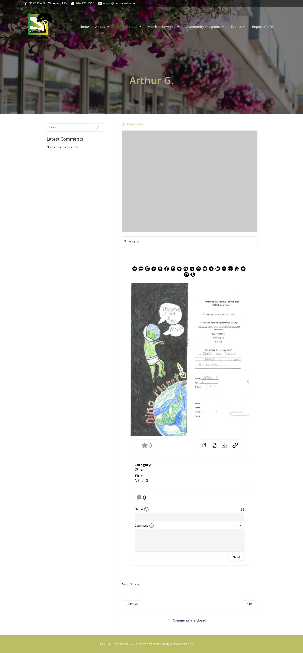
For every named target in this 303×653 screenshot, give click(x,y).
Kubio (198, 644)
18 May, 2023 (135, 124)
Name (139, 509)
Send (236, 557)
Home (84, 26)
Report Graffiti (263, 26)
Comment (141, 525)
